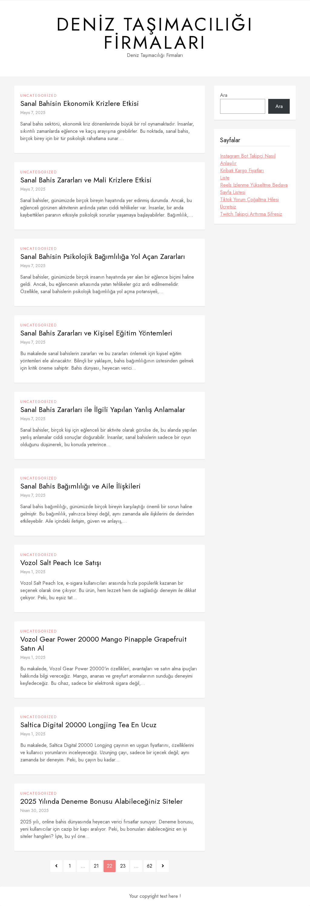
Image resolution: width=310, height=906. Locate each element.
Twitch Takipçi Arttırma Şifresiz (251, 214)
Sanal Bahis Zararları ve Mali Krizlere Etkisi (86, 180)
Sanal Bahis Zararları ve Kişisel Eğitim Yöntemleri (96, 333)
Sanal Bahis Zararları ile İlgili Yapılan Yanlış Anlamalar (102, 409)
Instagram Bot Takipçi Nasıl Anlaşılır (247, 159)
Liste (224, 177)
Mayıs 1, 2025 (32, 572)
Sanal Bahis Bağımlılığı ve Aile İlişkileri (80, 486)
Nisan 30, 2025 (34, 810)
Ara (223, 95)
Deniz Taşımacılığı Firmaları (155, 33)
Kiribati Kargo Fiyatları (242, 170)
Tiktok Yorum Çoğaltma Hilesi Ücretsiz (249, 203)
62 (149, 865)
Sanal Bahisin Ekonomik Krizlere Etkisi (79, 103)
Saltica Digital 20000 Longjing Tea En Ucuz (88, 724)
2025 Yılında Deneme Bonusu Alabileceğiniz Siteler (101, 801)
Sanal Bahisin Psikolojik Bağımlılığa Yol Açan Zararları (102, 256)
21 (96, 865)
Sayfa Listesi (232, 192)
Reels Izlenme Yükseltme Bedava (254, 185)
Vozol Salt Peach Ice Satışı (60, 562)
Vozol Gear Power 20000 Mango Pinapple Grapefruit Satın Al (103, 644)
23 (123, 865)
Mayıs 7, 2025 (32, 113)
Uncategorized (38, 95)
